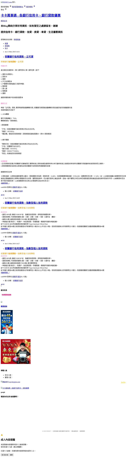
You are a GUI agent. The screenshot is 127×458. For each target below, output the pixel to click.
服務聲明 (82, 431)
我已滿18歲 (5, 455)
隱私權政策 (74, 431)
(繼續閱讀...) (5, 183)
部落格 (7, 46)
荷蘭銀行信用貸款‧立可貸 (19, 56)
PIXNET (48, 431)
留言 (19, 187)
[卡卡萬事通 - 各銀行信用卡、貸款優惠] (15, 388)
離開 (11, 455)
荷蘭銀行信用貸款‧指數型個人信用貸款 (26, 203)
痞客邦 (14, 187)
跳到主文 (4, 21)
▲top (2, 195)
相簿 (6, 43)
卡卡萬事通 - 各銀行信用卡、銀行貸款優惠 (31, 15)
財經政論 (17, 39)
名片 (6, 48)
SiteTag (123, 382)
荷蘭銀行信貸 (18, 191)
